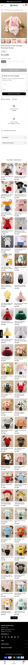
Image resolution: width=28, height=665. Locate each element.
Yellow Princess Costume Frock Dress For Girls (7, 340)
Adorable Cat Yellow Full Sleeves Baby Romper (6, 304)
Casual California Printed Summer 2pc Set (20, 249)
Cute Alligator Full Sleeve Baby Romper (7, 376)
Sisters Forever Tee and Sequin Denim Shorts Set (20, 195)
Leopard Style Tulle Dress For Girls (7, 177)
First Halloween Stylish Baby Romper (20, 449)
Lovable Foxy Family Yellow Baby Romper (6, 612)
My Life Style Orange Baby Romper (19, 539)
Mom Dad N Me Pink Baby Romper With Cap (21, 358)
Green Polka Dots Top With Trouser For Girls (20, 612)
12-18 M (22, 62)
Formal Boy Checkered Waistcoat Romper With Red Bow (20, 286)
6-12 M (15, 62)
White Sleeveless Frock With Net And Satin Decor (21, 340)
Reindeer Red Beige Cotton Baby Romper (6, 503)
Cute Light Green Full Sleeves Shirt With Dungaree (6, 249)
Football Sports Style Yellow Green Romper (20, 503)
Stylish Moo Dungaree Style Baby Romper (20, 413)
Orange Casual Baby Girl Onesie (20, 431)
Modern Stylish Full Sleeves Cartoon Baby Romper (6, 286)
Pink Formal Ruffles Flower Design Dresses (21, 304)
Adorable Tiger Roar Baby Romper (7, 557)
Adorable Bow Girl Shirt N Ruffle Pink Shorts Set (20, 177)
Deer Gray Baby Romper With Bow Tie (6, 431)
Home (2, 10)
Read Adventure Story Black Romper (20, 576)
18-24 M (4, 65)
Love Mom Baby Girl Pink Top (7, 594)
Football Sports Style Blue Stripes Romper (21, 485)
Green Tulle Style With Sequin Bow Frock (20, 322)
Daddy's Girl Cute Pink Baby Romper (20, 467)
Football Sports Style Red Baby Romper (7, 449)
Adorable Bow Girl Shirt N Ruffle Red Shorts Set (7, 195)
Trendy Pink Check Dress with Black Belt (20, 213)
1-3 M (3, 62)
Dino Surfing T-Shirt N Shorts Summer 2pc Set (6, 576)
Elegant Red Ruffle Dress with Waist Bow (7, 231)
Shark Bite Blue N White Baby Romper (20, 594)
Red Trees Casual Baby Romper (6, 485)
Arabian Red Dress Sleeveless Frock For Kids (7, 322)
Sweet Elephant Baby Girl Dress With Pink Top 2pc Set (20, 376)
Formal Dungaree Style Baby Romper (6, 394)
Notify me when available (14, 93)
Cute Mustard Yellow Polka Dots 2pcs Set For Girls (6, 268)
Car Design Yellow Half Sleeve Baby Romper (20, 557)
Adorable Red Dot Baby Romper (6, 413)
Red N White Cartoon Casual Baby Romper (19, 394)
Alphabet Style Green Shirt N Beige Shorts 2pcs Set (21, 231)
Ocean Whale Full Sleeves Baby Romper (7, 521)
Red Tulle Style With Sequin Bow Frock (5, 358)
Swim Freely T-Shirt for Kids (20, 521)
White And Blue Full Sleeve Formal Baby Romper (5, 467)
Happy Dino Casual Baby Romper (20, 268)
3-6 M (9, 62)
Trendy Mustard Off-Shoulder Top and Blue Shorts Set (6, 213)
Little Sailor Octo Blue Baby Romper (6, 539)
